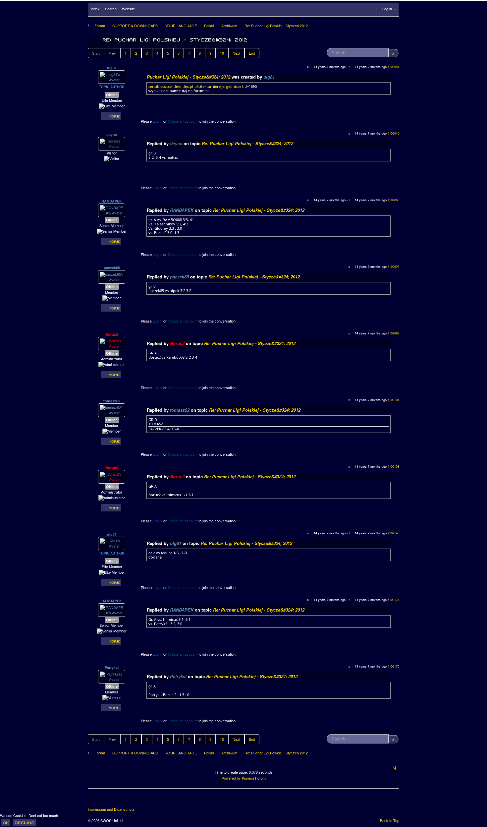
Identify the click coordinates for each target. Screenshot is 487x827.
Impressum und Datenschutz (111, 809)
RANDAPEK (111, 201)
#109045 (393, 133)
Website (128, 8)
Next (236, 53)
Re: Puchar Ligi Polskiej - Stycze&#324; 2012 (247, 143)
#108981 (393, 66)
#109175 (393, 666)
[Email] (130, 800)
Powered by (231, 778)
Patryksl (112, 667)
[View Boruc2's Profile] (111, 343)
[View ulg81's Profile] (111, 76)
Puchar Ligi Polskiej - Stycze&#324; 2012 (188, 77)
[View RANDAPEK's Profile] (111, 209)
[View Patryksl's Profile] (111, 676)
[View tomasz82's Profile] (111, 409)
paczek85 (112, 267)
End (252, 53)
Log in (157, 121)
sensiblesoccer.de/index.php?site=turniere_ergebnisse (194, 86)
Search (111, 8)
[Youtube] (118, 800)
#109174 (393, 599)
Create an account (182, 121)
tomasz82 (111, 400)
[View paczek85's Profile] (111, 276)
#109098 (393, 333)
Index (95, 8)
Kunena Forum (254, 778)
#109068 (393, 200)
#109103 (393, 466)
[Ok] (5, 822)
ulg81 (112, 67)
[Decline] (24, 822)
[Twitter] (106, 800)
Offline (112, 94)
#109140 (393, 533)
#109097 (393, 266)
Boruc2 (111, 334)
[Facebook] (93, 800)
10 (222, 53)
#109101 (393, 399)
